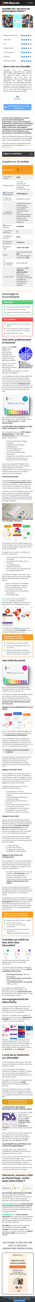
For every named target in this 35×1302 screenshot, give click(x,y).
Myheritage (6, 1215)
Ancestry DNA (7, 1204)
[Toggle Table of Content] (30, 154)
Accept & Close (19, 1300)
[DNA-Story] (11, 3)
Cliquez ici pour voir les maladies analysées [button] (17, 751)
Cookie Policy (26, 1298)
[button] (18, 107)
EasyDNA (5, 601)
